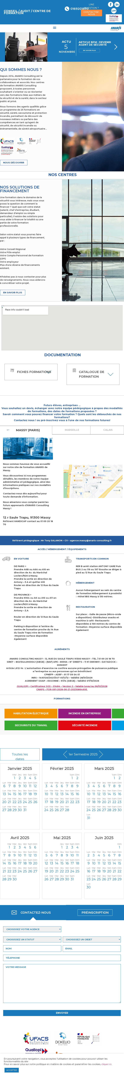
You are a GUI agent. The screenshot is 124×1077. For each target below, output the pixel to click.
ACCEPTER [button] (11, 1070)
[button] (54, 27)
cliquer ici (106, 1064)
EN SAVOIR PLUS (89, 50)
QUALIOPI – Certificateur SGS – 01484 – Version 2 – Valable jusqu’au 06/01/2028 (62, 686)
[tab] (71, 430)
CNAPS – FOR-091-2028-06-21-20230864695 (62, 689)
